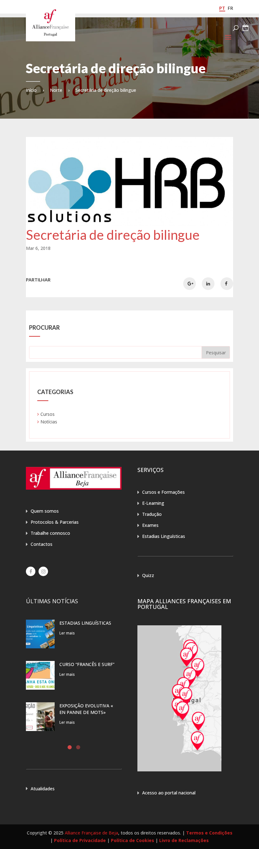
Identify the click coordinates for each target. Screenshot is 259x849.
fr (230, 8)
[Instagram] (43, 571)
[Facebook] (30, 571)
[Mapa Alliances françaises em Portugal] (179, 770)
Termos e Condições (209, 833)
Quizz (148, 575)
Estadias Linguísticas (163, 536)
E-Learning (153, 503)
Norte (56, 90)
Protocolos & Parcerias (55, 522)
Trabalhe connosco (50, 533)
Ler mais (67, 633)
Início (31, 90)
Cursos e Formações (163, 492)
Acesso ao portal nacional (169, 793)
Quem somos (45, 511)
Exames (150, 525)
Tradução (152, 514)
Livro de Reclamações (184, 840)
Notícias (48, 422)
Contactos (41, 544)
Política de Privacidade (80, 840)
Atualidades (43, 789)
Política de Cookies (132, 840)
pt (222, 8)
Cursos (47, 414)
